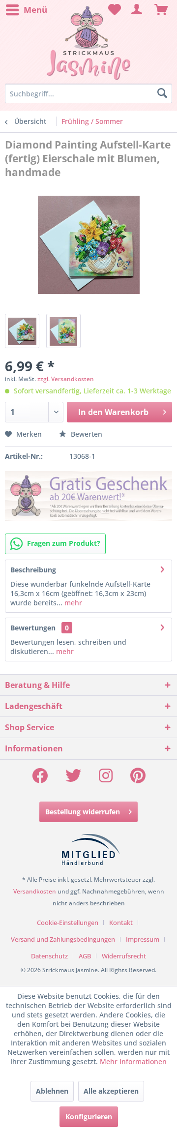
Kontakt (121, 922)
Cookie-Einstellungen (67, 922)
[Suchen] (162, 93)
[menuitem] (26, 10)
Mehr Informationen (133, 1061)
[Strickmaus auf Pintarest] (138, 778)
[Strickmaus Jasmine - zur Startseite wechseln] (88, 43)
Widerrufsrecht (124, 956)
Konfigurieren (88, 1116)
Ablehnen (52, 1091)
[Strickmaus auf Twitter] (73, 778)
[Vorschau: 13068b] (63, 331)
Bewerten (85, 434)
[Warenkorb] (161, 10)
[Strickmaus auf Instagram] (106, 778)
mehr (72, 602)
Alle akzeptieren (111, 1091)
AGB (85, 956)
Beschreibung (33, 569)
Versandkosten (34, 891)
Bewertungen (33, 627)
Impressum (142, 939)
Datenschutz (49, 956)
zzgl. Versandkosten (65, 379)
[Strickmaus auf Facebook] (40, 778)
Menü (35, 9)
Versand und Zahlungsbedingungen (63, 939)
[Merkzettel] (113, 10)
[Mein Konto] (137, 10)
